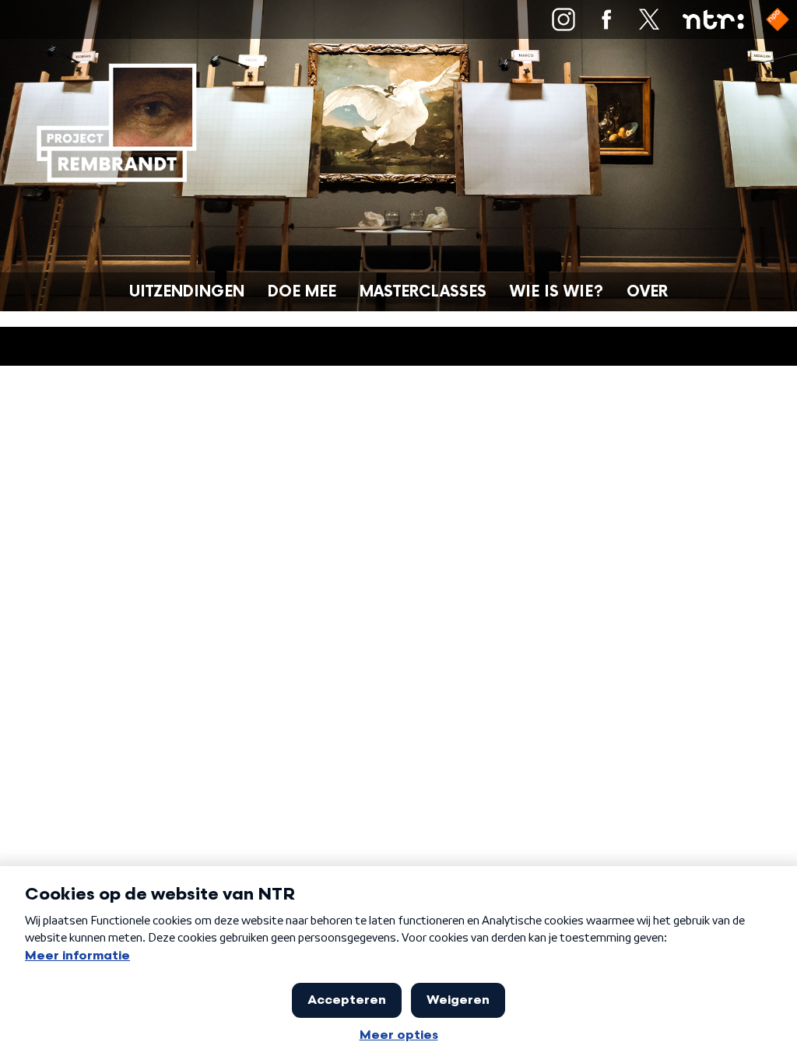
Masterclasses (423, 292)
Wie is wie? (556, 292)
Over (647, 292)
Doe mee (302, 292)
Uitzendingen (186, 292)
